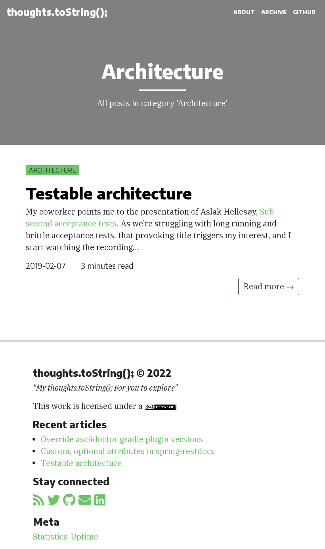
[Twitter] (53, 500)
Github (304, 12)
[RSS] (38, 500)
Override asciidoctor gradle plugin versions (122, 439)
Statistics (50, 536)
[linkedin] (99, 500)
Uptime (84, 536)
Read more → (268, 286)
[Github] (69, 500)
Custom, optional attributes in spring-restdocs (128, 451)
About (244, 12)
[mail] (84, 500)
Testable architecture (81, 463)
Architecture (52, 170)
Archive (274, 12)
